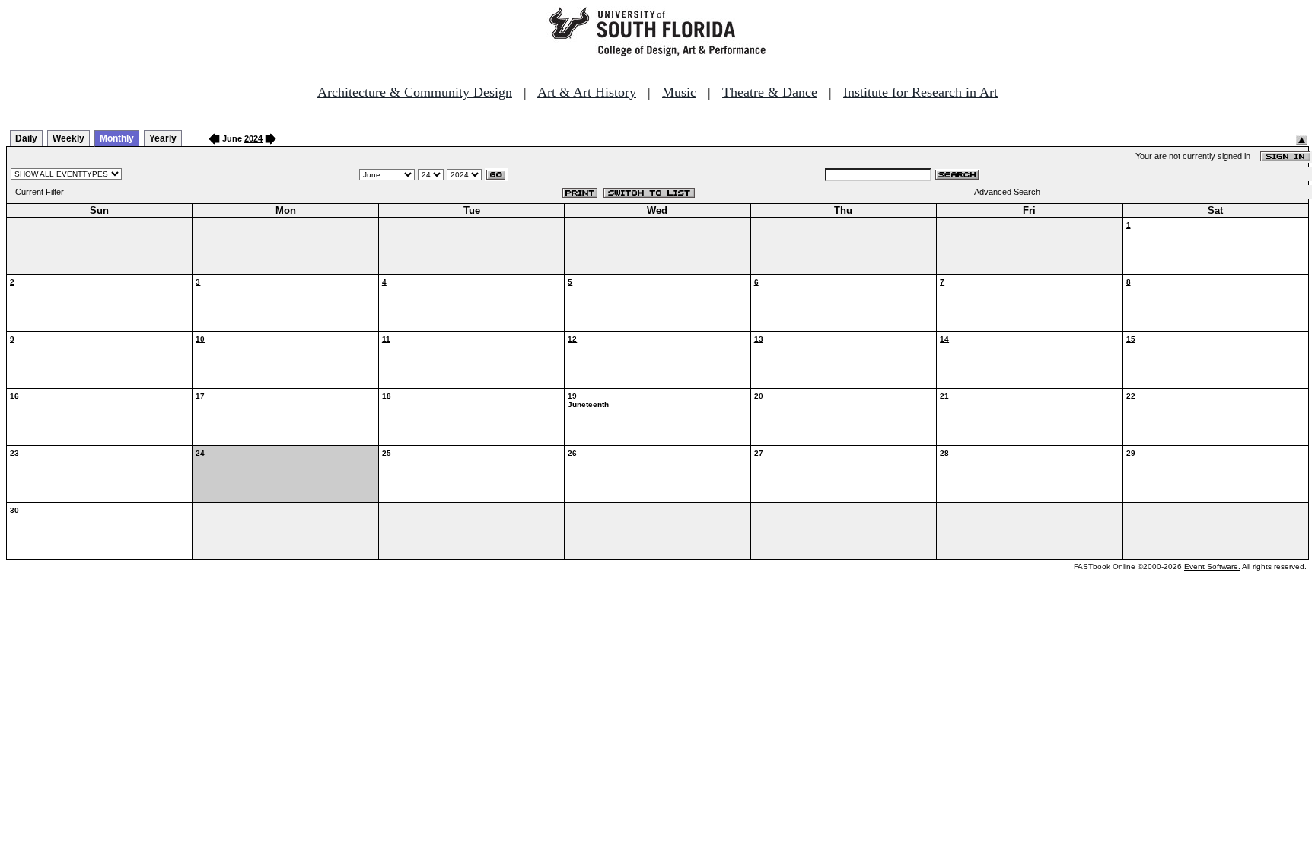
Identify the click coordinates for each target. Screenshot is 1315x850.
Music (679, 92)
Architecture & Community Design (414, 92)
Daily (26, 138)
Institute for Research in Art (920, 92)
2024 (253, 138)
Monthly (117, 138)
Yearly (163, 138)
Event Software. (1212, 566)
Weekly (68, 138)
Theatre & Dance (769, 92)
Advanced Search (1007, 191)
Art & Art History (586, 92)
